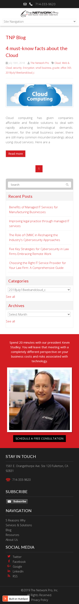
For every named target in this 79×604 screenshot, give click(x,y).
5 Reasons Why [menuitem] (15, 520)
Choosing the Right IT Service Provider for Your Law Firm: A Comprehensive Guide (37, 265)
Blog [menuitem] (8, 530)
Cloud (57, 63)
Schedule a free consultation (39, 438)
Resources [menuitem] (12, 535)
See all (10, 297)
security (17, 67)
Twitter (17, 557)
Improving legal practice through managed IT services (39, 223)
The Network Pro (39, 63)
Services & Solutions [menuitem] (19, 525)
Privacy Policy (39, 600)
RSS (15, 576)
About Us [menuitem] (12, 540)
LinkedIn (18, 571)
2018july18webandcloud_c (20, 72)
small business (43, 67)
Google (17, 566)
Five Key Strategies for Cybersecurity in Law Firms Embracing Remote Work (39, 251)
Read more (15, 154)
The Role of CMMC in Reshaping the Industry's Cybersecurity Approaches (34, 237)
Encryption (28, 67)
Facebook (19, 562)
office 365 (66, 67)
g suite (56, 67)
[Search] (67, 184)
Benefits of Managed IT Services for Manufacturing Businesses (33, 209)
